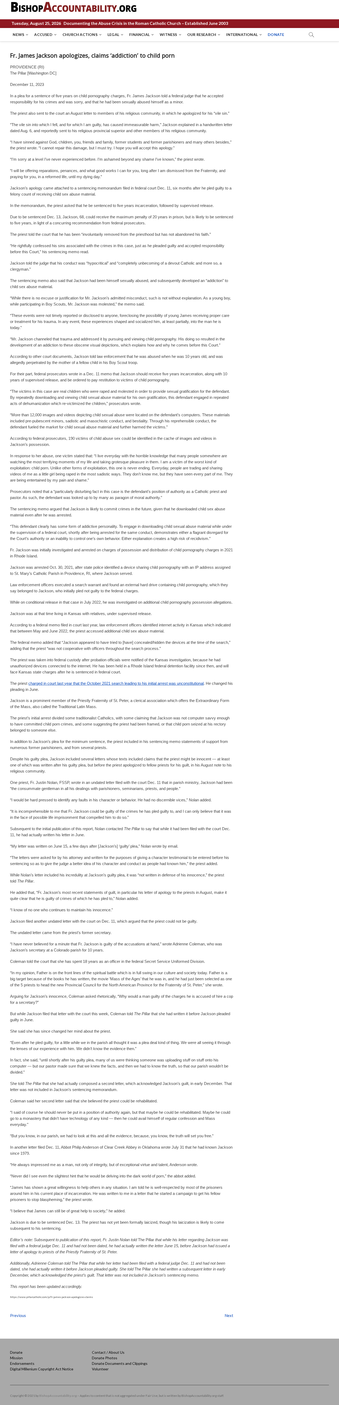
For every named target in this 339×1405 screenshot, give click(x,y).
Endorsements (22, 1363)
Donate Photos (104, 1358)
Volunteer (100, 1369)
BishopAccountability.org (58, 1396)
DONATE (276, 34)
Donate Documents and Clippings (120, 1363)
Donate (16, 1352)
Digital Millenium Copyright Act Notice (41, 1369)
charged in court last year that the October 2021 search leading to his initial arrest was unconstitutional (116, 683)
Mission (16, 1358)
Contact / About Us (108, 1352)
